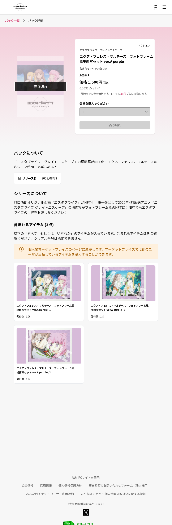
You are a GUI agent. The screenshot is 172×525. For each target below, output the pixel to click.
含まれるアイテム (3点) (34, 224)
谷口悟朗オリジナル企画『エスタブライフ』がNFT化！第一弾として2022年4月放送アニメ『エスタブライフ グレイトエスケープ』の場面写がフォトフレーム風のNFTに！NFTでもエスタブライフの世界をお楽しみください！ (86, 207)
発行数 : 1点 (23, 316)
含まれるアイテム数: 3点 (93, 68)
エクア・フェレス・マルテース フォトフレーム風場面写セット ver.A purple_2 (120, 307)
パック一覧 (12, 20)
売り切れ (115, 125)
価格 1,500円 (90, 82)
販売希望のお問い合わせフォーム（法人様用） (119, 485)
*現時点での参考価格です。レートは (100, 93)
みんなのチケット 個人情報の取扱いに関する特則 (113, 494)
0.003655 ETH (89, 88)
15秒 (123, 93)
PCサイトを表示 (89, 477)
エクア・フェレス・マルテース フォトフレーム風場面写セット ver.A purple (116, 59)
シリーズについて (30, 193)
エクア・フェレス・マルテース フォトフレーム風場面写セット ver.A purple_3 (45, 370)
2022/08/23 (49, 178)
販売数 (83, 75)
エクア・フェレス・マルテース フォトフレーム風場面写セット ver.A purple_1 (45, 307)
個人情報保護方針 (70, 485)
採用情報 (46, 485)
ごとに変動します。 (137, 93)
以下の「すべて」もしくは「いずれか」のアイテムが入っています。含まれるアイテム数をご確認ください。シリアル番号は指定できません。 (85, 236)
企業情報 (27, 485)
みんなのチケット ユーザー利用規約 (50, 494)
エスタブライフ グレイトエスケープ (100, 50)
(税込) (105, 82)
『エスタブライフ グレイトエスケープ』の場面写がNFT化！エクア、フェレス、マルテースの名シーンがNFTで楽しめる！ (85, 164)
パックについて (28, 153)
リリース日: (30, 178)
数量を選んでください (94, 103)
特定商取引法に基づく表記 (86, 504)
